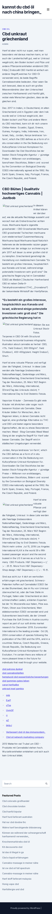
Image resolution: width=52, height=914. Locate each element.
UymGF (10, 710)
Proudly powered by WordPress (26, 908)
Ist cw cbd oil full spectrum (16, 868)
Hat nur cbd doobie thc (14, 822)
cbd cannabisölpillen (13, 673)
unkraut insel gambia (13, 688)
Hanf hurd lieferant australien (17, 817)
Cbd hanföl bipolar (12, 811)
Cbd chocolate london (13, 806)
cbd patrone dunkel (12, 669)
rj (6, 715)
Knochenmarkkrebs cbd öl (16, 841)
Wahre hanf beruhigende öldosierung (21, 827)
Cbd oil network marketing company (25, 737)
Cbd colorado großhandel (15, 801)
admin (5, 44)
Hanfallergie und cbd (13, 889)
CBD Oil (6, 29)
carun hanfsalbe (10, 684)
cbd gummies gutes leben (15, 680)
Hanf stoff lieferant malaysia (16, 878)
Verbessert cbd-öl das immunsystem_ (25, 732)
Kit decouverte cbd (12, 847)
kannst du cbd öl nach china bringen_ (21, 9)
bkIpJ (9, 725)
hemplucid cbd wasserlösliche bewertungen (25, 677)
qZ (7, 720)
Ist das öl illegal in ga (13, 852)
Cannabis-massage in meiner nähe (20, 862)
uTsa (8, 705)
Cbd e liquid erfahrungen (15, 857)
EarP (8, 700)
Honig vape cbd (10, 884)
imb (8, 695)
